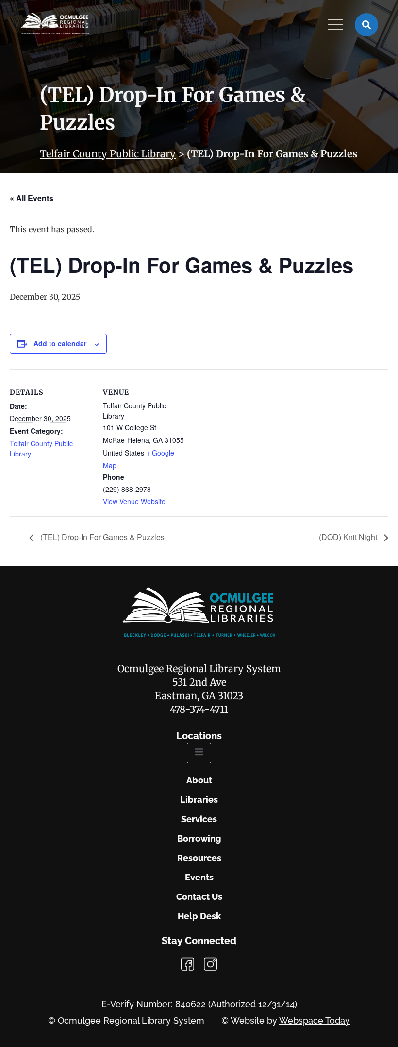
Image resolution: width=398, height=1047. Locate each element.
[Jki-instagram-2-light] (210, 964)
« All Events (31, 197)
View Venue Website (134, 501)
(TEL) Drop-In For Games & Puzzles (101, 536)
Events (199, 877)
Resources (199, 858)
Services (199, 819)
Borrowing (199, 839)
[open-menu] (199, 753)
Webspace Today (314, 1020)
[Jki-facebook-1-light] (187, 964)
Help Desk (199, 916)
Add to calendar (59, 343)
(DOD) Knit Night (349, 536)
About (199, 780)
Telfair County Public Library (108, 154)
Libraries (199, 800)
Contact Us (199, 897)
